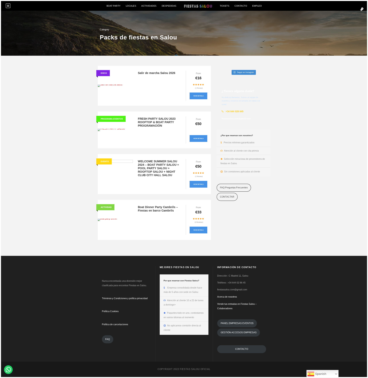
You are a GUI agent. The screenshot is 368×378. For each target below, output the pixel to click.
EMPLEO (257, 6)
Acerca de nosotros (227, 297)
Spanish (320, 374)
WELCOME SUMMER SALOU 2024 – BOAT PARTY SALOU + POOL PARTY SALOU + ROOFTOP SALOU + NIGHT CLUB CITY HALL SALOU (158, 168)
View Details (198, 96)
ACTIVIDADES (149, 6)
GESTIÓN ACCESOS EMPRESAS (239, 332)
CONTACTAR (227, 197)
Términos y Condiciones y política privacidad (125, 298)
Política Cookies (110, 311)
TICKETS (224, 6)
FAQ (107, 339)
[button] (8, 369)
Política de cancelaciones (115, 324)
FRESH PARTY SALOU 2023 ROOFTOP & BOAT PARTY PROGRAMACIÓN (157, 122)
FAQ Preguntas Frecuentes (234, 187)
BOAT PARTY (114, 6)
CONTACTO (240, 6)
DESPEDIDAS (169, 6)
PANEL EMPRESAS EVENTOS (237, 323)
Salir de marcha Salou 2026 (156, 73)
